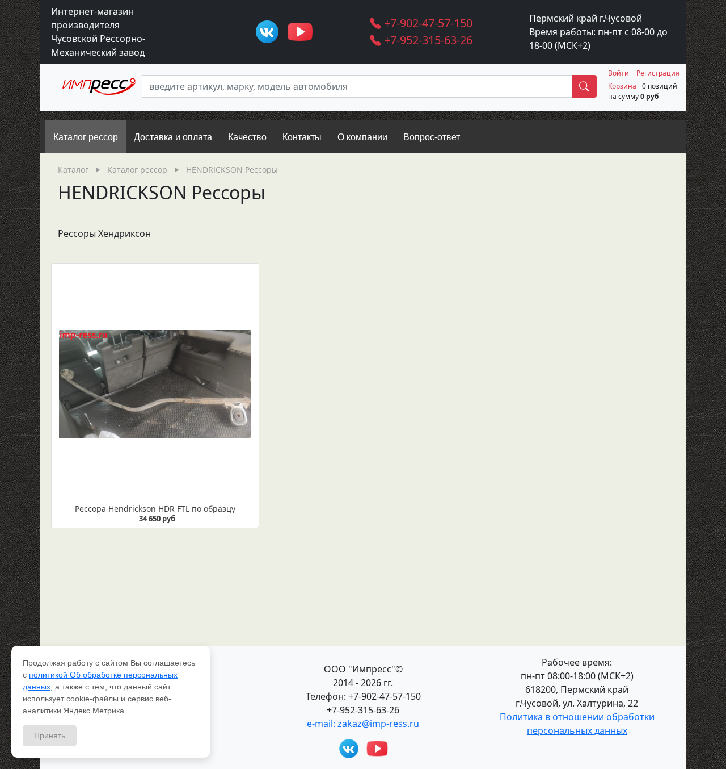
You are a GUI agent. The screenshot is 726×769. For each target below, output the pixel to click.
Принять (49, 735)
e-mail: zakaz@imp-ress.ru (363, 723)
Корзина (622, 86)
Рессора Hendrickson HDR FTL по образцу (155, 508)
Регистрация (657, 73)
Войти (618, 73)
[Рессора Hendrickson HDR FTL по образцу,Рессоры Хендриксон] (155, 384)
